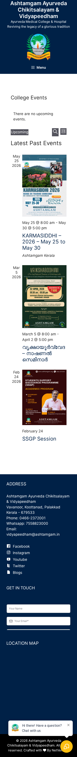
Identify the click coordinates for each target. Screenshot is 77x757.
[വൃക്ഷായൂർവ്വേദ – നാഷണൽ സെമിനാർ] (44, 296)
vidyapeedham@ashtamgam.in (33, 534)
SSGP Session (39, 439)
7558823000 (37, 523)
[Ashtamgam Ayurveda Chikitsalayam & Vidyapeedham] (38, 47)
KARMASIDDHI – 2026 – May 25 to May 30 (43, 242)
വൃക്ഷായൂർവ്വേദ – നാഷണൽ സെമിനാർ (43, 353)
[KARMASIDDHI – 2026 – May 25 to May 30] (44, 185)
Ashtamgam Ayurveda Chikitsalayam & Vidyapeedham (38, 9)
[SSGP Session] (44, 397)
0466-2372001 (32, 518)
